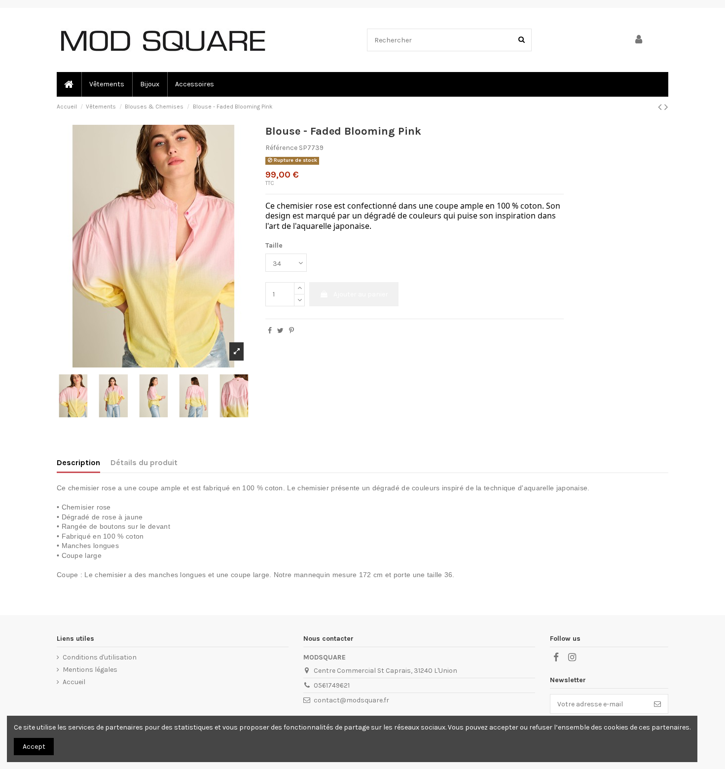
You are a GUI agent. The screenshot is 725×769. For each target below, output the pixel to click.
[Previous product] (661, 107)
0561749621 (332, 685)
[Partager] (270, 331)
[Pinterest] (291, 331)
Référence (281, 148)
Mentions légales (90, 669)
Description (78, 462)
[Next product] (666, 107)
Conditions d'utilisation (100, 657)
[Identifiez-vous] (639, 40)
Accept (34, 746)
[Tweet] (280, 331)
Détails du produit (144, 462)
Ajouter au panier (360, 294)
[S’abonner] (657, 704)
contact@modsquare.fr (351, 700)
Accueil (74, 682)
